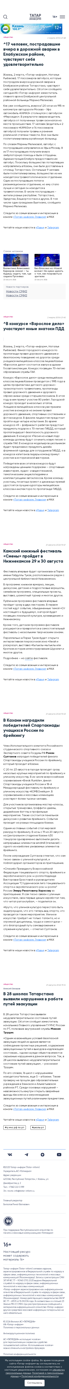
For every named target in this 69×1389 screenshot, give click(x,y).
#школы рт (38, 1127)
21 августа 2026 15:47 (56, 545)
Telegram (53, 227)
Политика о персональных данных (21, 1328)
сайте (29, 658)
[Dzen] (42, 1154)
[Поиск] (5, 17)
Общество (8, 37)
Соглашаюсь (34, 1383)
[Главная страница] (36, 17)
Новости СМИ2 (16, 291)
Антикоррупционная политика (19, 1333)
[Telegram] (26, 1154)
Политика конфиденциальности (19, 1354)
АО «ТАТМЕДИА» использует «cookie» (22, 1339)
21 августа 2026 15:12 (56, 985)
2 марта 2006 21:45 (56, 318)
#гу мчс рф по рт (14, 1127)
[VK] (10, 1155)
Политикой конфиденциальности (40, 1376)
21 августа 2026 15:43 (56, 714)
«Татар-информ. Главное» (29, 217)
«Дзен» (40, 227)
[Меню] (63, 17)
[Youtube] (59, 1154)
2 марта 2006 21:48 (56, 38)
